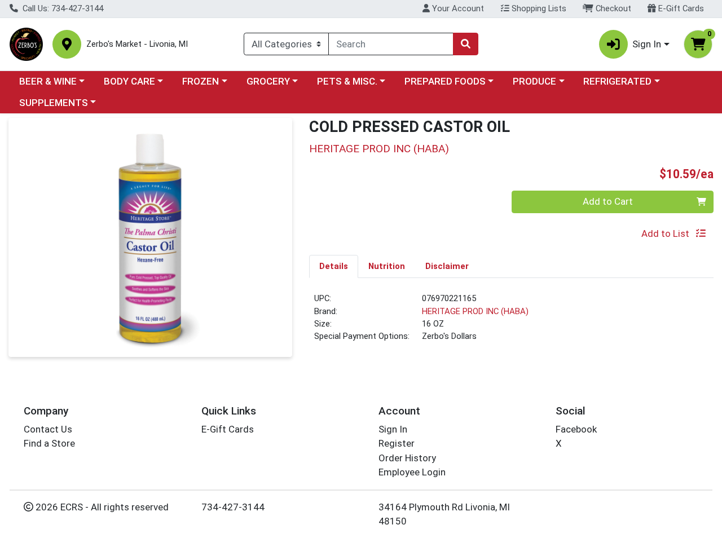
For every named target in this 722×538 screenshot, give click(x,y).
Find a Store (49, 443)
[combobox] (391, 44)
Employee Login (412, 472)
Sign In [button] (646, 44)
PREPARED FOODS (445, 81)
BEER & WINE (48, 81)
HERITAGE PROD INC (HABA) (475, 311)
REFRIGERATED (617, 81)
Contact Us (48, 429)
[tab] (333, 266)
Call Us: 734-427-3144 (61, 8)
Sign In (392, 429)
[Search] (465, 44)
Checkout (612, 8)
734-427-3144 (233, 507)
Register (396, 443)
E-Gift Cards (680, 8)
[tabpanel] (511, 322)
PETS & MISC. (347, 81)
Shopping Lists (537, 8)
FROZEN (200, 81)
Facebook (576, 429)
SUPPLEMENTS (53, 102)
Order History (407, 458)
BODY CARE (129, 81)
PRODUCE (534, 81)
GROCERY (268, 81)
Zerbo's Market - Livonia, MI (137, 44)
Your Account (457, 8)
